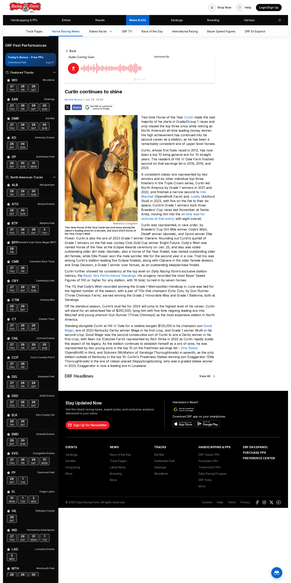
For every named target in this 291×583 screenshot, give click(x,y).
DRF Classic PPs (209, 454)
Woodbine (161, 473)
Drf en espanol (255, 447)
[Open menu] (279, 20)
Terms (232, 502)
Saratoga (177, 20)
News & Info (137, 20)
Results (100, 20)
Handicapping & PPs (24, 20)
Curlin (189, 117)
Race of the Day (120, 454)
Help (220, 502)
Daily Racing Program (212, 473)
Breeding (213, 20)
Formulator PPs (208, 461)
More (69, 473)
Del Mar (71, 461)
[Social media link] (257, 502)
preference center (259, 458)
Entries (66, 20)
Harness (249, 20)
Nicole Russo (74, 99)
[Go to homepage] (25, 7)
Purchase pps (254, 452)
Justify (195, 196)
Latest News (118, 467)
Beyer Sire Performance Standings (109, 276)
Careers (207, 502)
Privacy (245, 502)
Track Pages (118, 461)
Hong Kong (73, 467)
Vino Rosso (189, 348)
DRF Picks (205, 480)
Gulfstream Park (164, 461)
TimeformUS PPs (210, 467)
